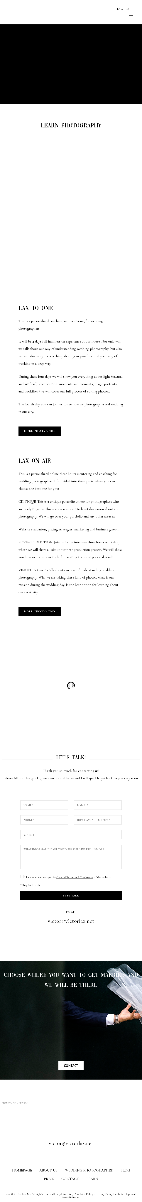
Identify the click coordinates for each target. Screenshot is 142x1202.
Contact (70, 1179)
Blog (125, 1170)
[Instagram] (71, 1155)
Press (49, 1179)
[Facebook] (64, 1155)
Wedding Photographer (89, 1170)
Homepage (9, 1103)
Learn (92, 1179)
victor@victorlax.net (71, 921)
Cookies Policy (84, 1194)
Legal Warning (64, 1194)
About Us (48, 1170)
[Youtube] (78, 1155)
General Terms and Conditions (74, 877)
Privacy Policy (104, 1194)
